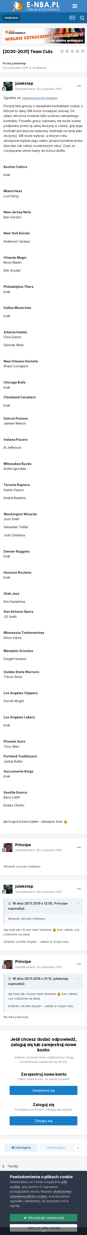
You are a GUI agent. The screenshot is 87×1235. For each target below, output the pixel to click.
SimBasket (39, 67)
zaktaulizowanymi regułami (39, 98)
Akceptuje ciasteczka (45, 1217)
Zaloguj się (43, 1121)
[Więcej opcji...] (79, 86)
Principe (23, 845)
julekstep (19, 63)
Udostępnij (22, 1147)
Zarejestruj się (43, 1090)
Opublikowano (38, 89)
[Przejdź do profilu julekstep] (8, 86)
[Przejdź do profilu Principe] (8, 847)
